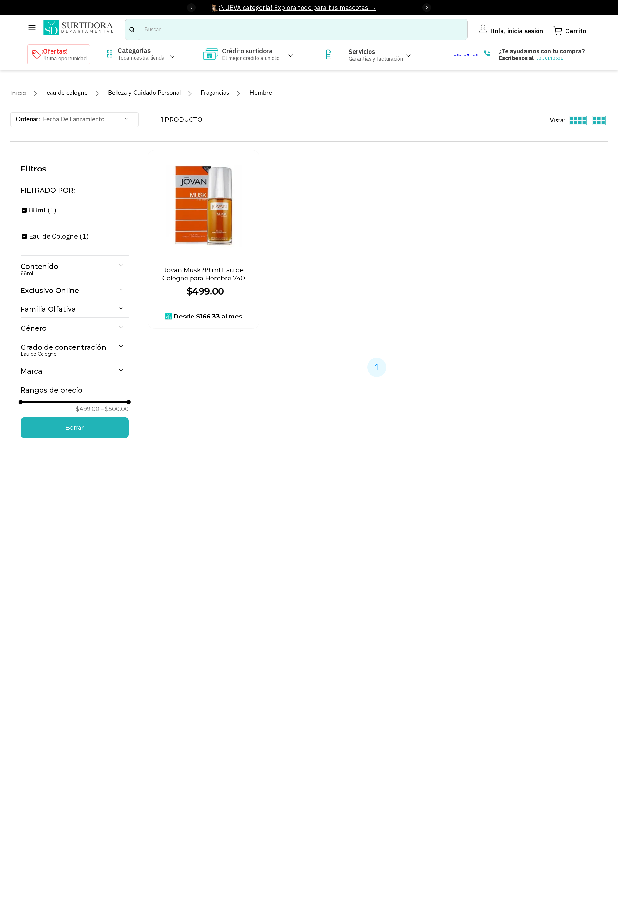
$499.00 (87, 409)
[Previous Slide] (191, 7)
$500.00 (115, 409)
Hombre (260, 93)
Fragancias (215, 93)
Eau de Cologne (59, 235)
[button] (75, 190)
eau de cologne (67, 93)
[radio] (578, 121)
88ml (43, 209)
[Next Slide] (426, 7)
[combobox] (296, 29)
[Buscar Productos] (131, 29)
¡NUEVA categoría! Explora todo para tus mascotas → (297, 8)
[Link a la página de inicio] (18, 93)
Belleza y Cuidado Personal (144, 93)
